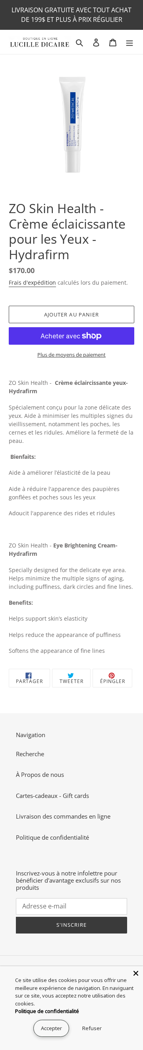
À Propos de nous (40, 774)
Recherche (30, 754)
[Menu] (129, 41)
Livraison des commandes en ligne (63, 816)
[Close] (136, 973)
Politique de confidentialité (52, 837)
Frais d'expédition (32, 282)
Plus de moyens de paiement (71, 354)
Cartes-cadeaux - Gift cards (52, 796)
